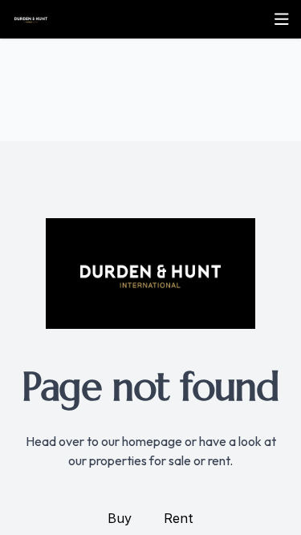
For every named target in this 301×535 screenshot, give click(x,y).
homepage (152, 441)
